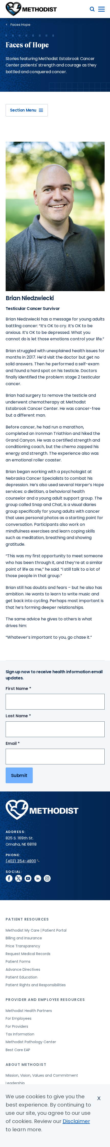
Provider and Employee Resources (45, 999)
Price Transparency (23, 946)
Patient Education (21, 977)
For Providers (17, 1026)
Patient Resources (27, 919)
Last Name (28, 716)
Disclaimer (76, 1121)
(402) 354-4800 (21, 861)
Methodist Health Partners (29, 1010)
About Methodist (26, 1064)
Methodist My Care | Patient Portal (36, 930)
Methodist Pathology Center (31, 1041)
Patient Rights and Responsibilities (36, 985)
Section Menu (23, 110)
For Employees (18, 1018)
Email (22, 743)
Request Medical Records (28, 953)
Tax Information (20, 1034)
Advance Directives (23, 969)
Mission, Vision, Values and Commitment (42, 1075)
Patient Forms (18, 961)
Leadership (15, 1083)
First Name (28, 689)
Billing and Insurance (24, 938)
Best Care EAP (18, 1049)
